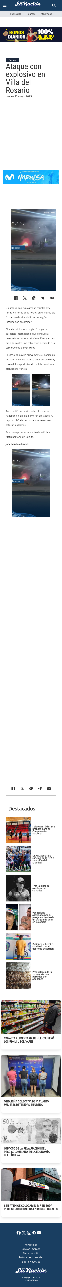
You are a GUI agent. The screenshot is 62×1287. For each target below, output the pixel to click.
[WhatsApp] (33, 297)
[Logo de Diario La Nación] (31, 1271)
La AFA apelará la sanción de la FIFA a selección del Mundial (43, 859)
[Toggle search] (54, 5)
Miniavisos (46, 13)
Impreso (31, 13)
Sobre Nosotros (31, 1261)
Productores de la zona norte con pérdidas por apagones (42, 975)
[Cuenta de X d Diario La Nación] (24, 1233)
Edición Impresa (31, 1248)
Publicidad (15, 13)
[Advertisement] (31, 129)
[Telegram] (42, 297)
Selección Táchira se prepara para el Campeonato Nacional (43, 830)
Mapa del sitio (31, 1253)
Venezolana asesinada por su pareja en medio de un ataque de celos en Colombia (43, 917)
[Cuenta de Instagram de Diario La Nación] (29, 1233)
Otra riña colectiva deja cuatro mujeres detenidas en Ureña (26, 1103)
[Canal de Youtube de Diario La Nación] (39, 1233)
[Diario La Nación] (28, 4)
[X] (24, 297)
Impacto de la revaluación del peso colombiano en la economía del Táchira (27, 1152)
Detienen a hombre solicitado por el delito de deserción (43, 946)
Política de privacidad (31, 1257)
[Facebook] (15, 297)
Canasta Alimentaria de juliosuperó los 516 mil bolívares (29, 1039)
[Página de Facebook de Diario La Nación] (19, 1233)
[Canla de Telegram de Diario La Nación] (34, 1233)
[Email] (51, 297)
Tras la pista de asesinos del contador (40, 888)
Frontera (12, 60)
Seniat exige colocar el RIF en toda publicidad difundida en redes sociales (31, 1207)
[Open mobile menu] (4, 5)
